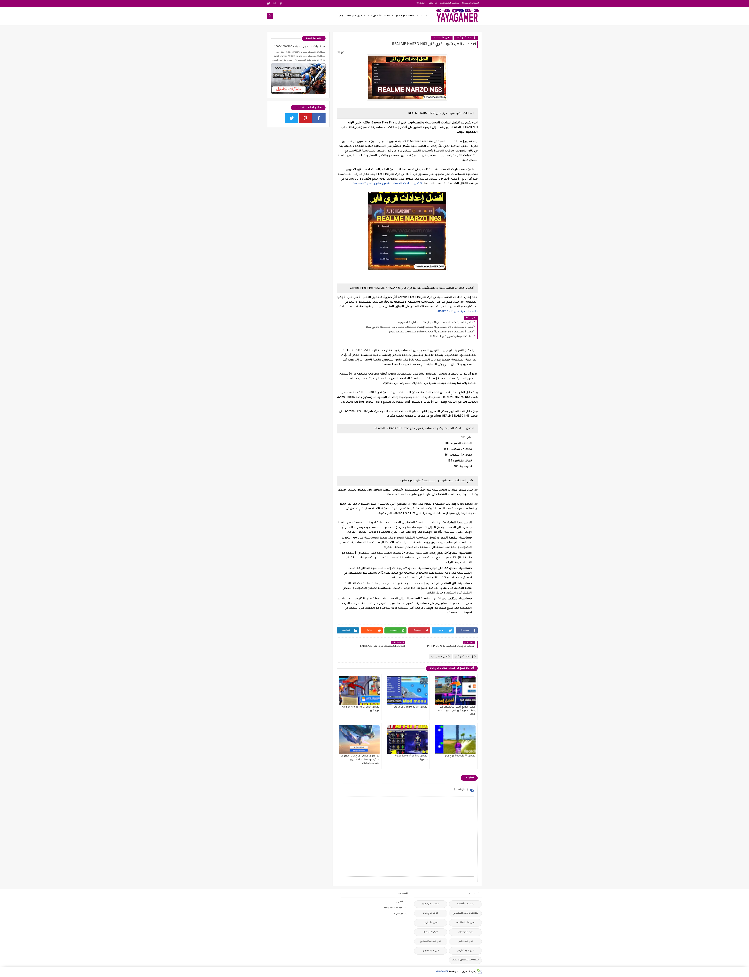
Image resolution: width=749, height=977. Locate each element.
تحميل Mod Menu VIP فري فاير (410, 707)
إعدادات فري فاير (405, 16)
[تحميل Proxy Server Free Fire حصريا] (407, 739)
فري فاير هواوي (430, 951)
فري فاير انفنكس (465, 922)
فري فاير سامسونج (350, 16)
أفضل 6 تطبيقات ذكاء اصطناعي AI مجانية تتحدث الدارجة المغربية (436, 322)
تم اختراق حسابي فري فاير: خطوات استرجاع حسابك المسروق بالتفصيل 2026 (360, 760)
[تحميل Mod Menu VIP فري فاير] (407, 690)
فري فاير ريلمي (442, 37)
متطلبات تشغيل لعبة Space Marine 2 (300, 46)
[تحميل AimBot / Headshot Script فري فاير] (359, 690)
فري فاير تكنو (430, 932)
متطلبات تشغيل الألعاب (378, 16)
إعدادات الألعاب (465, 904)
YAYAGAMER (442, 972)
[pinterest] (274, 3)
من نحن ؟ (432, 3)
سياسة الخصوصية (449, 3)
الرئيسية (422, 16)
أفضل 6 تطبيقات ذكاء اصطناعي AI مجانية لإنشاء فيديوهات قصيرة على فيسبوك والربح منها (420, 327)
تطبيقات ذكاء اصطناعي (465, 913)
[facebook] (281, 3)
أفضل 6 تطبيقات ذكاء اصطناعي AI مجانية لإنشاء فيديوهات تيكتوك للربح (431, 332)
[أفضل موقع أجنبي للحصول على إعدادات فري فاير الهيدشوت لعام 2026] (455, 690)
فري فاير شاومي (465, 951)
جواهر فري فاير (430, 913)
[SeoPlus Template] (479, 971)
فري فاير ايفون (465, 932)
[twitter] (268, 3)
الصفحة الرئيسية (470, 3)
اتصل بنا (420, 3)
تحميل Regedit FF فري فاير (460, 756)
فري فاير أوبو (431, 922)
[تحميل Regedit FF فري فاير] (455, 739)
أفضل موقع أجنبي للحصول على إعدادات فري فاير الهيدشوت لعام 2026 (457, 711)
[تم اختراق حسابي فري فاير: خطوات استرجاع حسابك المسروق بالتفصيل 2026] (359, 739)
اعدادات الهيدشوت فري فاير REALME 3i (452, 336)
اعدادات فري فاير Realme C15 (457, 311)
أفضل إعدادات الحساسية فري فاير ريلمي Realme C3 (387, 183)
